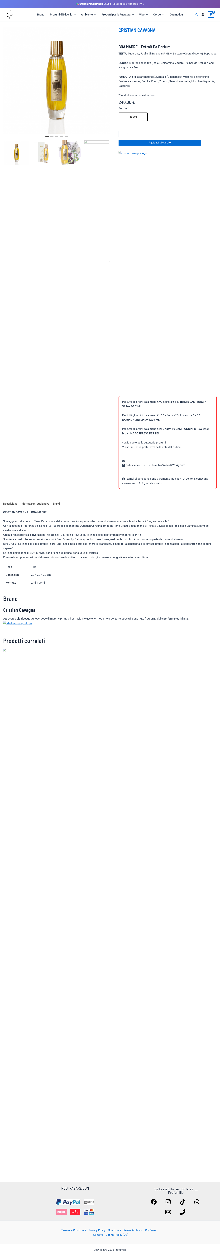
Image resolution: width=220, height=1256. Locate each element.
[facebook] (154, 1202)
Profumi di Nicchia (61, 14)
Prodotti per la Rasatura (115, 14)
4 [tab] (61, 137)
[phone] (183, 1212)
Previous (3, 260)
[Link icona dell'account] (202, 14)
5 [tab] (66, 137)
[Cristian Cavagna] (17, 623)
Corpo (157, 14)
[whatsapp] (197, 1202)
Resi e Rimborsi (133, 1230)
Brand (40, 14)
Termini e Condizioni (73, 1230)
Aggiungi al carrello (160, 142)
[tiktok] (183, 1202)
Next (109, 260)
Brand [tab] (56, 503)
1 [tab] (47, 137)
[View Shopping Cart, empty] (211, 14)
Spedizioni (114, 1230)
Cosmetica (176, 14)
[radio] (133, 117)
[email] (168, 1212)
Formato (124, 108)
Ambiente (87, 14)
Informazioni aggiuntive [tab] (35, 503)
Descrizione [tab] (10, 503)
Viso (142, 14)
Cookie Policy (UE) (117, 1234)
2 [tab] (51, 137)
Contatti (98, 1234)
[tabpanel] (56, 80)
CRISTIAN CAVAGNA (137, 30)
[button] (74, 14)
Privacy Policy (97, 1230)
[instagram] (168, 1202)
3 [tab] (56, 137)
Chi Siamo (151, 1230)
